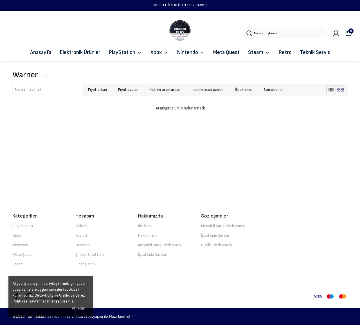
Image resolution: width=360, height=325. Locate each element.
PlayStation (122, 52)
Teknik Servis (315, 52)
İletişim (144, 225)
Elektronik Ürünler (80, 52)
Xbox (156, 52)
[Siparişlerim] (335, 33)
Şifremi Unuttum (89, 254)
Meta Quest (226, 52)
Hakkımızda (147, 235)
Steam (255, 52)
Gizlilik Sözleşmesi (216, 245)
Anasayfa (40, 52)
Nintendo (187, 52)
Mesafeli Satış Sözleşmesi (160, 245)
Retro (285, 52)
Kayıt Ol (82, 235)
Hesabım (82, 245)
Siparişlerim (85, 264)
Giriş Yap (82, 225)
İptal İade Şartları (152, 254)
